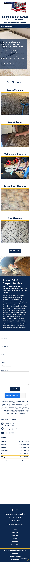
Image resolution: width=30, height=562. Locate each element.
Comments (4, 370)
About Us (15, 532)
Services (15, 535)
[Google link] (16, 510)
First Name (4, 338)
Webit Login (15, 560)
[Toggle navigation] (27, 26)
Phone (3, 362)
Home (15, 529)
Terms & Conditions (15, 557)
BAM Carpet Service (8, 26)
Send (15, 389)
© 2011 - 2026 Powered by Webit (15, 550)
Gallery (15, 538)
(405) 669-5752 (15, 16)
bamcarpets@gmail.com (15, 22)
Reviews (15, 542)
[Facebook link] (12, 510)
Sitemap (15, 553)
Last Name (4, 346)
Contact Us (15, 545)
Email (2, 354)
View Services (15, 251)
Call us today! (8, 63)
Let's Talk (24, 559)
